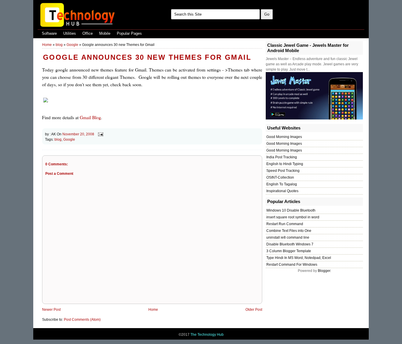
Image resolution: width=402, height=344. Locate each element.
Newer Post (51, 310)
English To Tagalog (281, 184)
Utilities (69, 33)
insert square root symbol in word (292, 217)
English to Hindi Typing (284, 164)
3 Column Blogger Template (288, 251)
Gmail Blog (90, 117)
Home (47, 45)
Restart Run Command (284, 224)
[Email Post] (99, 134)
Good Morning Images (284, 137)
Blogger (324, 271)
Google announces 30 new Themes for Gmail (147, 57)
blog (59, 45)
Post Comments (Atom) (82, 320)
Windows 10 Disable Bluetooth (290, 210)
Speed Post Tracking (283, 171)
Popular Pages (129, 33)
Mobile (104, 33)
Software (49, 33)
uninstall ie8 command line (287, 237)
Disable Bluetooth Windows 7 (289, 244)
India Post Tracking (281, 157)
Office (87, 33)
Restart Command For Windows (291, 264)
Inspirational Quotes (282, 191)
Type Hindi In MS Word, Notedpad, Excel (298, 258)
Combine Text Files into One (288, 231)
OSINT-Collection (280, 177)
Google (72, 45)
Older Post (253, 310)
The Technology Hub (207, 335)
